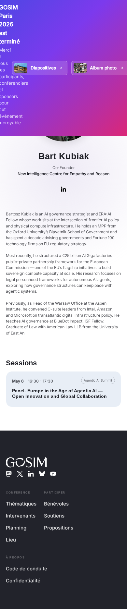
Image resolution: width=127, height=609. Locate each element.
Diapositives (43, 67)
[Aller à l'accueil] (26, 461)
